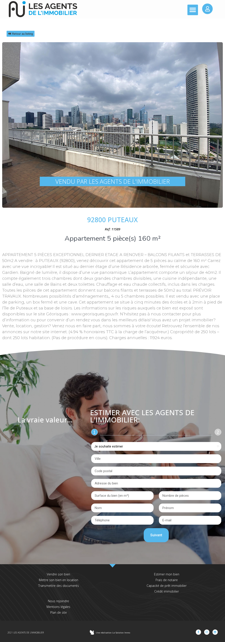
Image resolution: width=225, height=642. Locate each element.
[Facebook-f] (198, 632)
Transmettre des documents (58, 586)
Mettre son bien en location (58, 580)
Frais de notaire (167, 580)
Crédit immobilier (166, 591)
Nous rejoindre (58, 601)
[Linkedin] (215, 632)
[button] (192, 10)
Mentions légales (58, 607)
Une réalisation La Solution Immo (113, 632)
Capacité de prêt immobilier (167, 586)
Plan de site (58, 612)
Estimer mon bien (166, 574)
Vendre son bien (58, 574)
